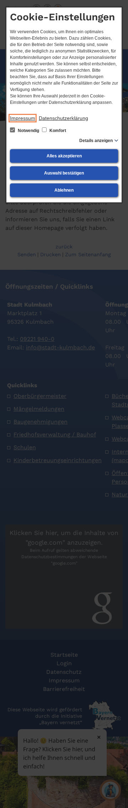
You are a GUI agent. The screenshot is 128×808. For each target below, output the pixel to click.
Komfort (57, 130)
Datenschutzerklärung (63, 118)
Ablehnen (64, 190)
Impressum (22, 118)
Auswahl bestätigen (64, 173)
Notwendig (28, 130)
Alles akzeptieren (64, 155)
